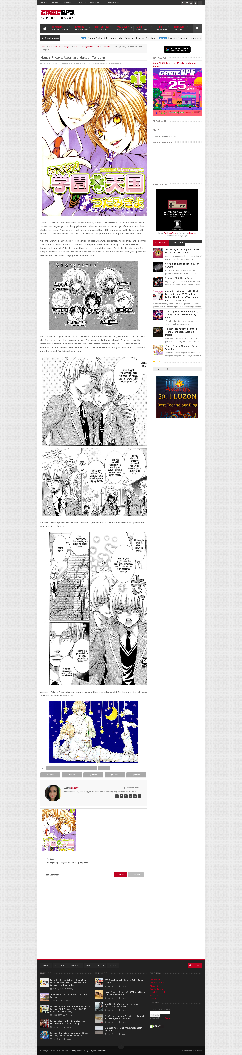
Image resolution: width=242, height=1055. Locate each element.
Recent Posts (177, 243)
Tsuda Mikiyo (107, 47)
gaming (84, 38)
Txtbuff (153, 998)
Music (142, 28)
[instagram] (195, 3)
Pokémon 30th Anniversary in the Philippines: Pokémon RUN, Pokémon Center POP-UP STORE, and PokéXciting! (70, 1009)
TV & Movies (122, 28)
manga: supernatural (90, 47)
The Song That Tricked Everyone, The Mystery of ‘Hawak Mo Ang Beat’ (181, 314)
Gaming (81, 28)
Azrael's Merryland (157, 992)
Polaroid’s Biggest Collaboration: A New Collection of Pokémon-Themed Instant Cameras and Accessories (68, 983)
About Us (44, 3)
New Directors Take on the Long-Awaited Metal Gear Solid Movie (123, 1005)
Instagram (193, 233)
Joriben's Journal (156, 995)
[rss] (200, 3)
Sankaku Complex (157, 989)
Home (44, 47)
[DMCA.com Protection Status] (157, 1027)
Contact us (195, 965)
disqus (120, 875)
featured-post (175, 38)
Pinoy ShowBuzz (96, 3)
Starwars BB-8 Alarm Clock (178, 278)
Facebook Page (170, 233)
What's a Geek (155, 986)
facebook (136, 875)
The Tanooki (155, 980)
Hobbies (161, 28)
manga (77, 47)
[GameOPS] (117, 796)
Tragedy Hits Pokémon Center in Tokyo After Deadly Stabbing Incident (181, 332)
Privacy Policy (67, 3)
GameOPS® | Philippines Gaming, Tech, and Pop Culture (83, 1051)
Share (72, 775)
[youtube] (191, 3)
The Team (55, 3)
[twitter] (187, 3)
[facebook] (183, 3)
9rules (199, 1051)
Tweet (51, 775)
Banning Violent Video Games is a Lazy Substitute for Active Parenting (67, 1022)
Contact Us (81, 3)
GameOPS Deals (113, 3)
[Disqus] (94, 915)
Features (60, 28)
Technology (102, 28)
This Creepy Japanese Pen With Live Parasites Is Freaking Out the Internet (125, 1017)
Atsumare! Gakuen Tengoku (60, 47)
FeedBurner (165, 1018)
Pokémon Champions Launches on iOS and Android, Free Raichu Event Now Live (127, 38)
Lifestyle (179, 28)
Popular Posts (161, 243)
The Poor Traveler (157, 983)
